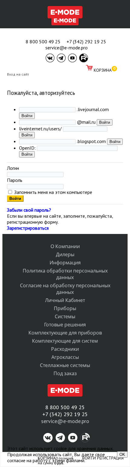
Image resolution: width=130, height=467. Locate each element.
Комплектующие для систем (65, 341)
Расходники (65, 349)
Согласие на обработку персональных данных (65, 288)
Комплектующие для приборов (65, 332)
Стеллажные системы (65, 365)
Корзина (103, 70)
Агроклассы (65, 357)
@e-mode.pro (73, 421)
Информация (65, 262)
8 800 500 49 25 (43, 42)
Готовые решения (65, 324)
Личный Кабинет (65, 300)
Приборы (65, 308)
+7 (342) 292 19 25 (86, 42)
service (49, 421)
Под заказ (65, 373)
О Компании (65, 246)
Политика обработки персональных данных (65, 274)
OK (122, 454)
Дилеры (65, 254)
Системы (65, 316)
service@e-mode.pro (66, 48)
